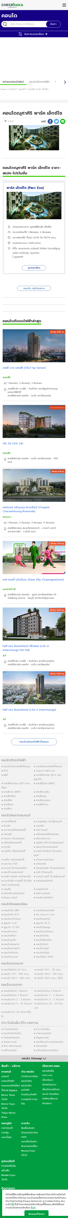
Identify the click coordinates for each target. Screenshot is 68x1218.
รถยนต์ (5, 1076)
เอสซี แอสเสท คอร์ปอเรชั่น (17, 876)
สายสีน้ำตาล (42, 804)
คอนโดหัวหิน (42, 935)
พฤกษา (7, 517)
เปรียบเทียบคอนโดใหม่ (47, 1050)
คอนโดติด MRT (12, 910)
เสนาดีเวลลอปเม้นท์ (13, 872)
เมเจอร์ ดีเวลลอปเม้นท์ (15, 868)
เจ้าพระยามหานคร (45, 859)
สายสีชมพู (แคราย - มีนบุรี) (21, 598)
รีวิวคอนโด (41, 1046)
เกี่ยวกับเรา (47, 1080)
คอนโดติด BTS (11, 914)
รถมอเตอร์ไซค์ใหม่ (10, 1085)
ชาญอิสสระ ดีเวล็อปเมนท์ (49, 821)
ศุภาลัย (7, 847)
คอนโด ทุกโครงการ (34, 288)
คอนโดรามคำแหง (44, 931)
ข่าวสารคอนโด (11, 1029)
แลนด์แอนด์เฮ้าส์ (44, 880)
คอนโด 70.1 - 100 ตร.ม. (16, 974)
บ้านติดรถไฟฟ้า (29, 1094)
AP (4, 656)
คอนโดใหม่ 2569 (44, 957)
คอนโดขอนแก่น (11, 944)
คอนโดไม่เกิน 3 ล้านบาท (16, 995)
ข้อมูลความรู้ (42, 1037)
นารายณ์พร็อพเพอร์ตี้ (15, 830)
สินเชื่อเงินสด (27, 1128)
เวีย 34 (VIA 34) (13, 444)
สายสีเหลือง (10, 796)
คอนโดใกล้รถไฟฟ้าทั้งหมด (17, 766)
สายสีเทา (8, 808)
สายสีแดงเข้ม (42, 792)
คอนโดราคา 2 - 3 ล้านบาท (17, 999)
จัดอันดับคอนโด (12, 1037)
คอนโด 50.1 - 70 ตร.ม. (49, 969)
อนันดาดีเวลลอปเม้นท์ (47, 847)
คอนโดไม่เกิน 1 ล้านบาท (15, 991)
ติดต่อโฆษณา (49, 1084)
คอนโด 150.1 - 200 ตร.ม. (17, 978)
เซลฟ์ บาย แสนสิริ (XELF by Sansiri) (24, 368)
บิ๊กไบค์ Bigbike (9, 1090)
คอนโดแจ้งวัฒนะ (12, 919)
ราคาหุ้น (5, 1132)
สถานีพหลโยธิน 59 (47, 594)
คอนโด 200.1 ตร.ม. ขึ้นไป (50, 978)
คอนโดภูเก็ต (10, 940)
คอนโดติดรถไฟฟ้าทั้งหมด (34, 742)
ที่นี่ (12, 1204)
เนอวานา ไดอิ (10, 863)
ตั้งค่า (33, 1207)
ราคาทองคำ (7, 1128)
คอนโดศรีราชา (11, 952)
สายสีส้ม (8, 800)
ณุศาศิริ (33, 227)
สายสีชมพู (41, 796)
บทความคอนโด (43, 1033)
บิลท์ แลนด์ (41, 830)
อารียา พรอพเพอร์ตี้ (14, 859)
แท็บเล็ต (5, 1170)
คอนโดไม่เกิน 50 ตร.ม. (15, 969)
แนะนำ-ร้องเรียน (50, 1094)
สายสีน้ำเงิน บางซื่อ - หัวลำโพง (23, 388)
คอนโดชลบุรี (42, 948)
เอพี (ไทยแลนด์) (44, 872)
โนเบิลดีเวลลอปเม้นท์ (14, 893)
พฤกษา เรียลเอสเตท (14, 838)
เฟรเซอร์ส (41, 863)
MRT (6, 775)
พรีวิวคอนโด (10, 1050)
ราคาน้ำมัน (6, 1137)
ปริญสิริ (8, 834)
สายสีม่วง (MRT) (12, 792)
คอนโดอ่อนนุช (43, 927)
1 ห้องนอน (33, 232)
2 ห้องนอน (45, 232)
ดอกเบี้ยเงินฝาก (29, 1141)
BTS (6, 770)
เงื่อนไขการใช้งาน (51, 1089)
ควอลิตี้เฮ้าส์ (10, 821)
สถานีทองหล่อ (44, 395)
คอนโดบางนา (10, 931)
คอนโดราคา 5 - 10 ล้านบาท (18, 1003)
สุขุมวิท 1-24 (10, 923)
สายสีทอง (9, 804)
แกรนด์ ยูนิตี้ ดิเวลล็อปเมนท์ (50, 876)
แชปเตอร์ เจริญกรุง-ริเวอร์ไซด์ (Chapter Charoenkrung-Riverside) (26, 509)
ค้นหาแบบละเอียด (34, 34)
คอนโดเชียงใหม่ (44, 940)
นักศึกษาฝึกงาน (50, 1098)
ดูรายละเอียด (34, 268)
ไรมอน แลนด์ (10, 897)
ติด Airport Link (45, 914)
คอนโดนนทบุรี (43, 919)
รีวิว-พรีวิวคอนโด (13, 1046)
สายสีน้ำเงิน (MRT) (45, 783)
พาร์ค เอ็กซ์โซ (44, 227)
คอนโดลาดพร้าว (12, 948)
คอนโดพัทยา (10, 935)
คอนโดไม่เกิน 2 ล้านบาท (49, 991)
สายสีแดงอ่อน (43, 800)
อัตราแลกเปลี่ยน (29, 1146)
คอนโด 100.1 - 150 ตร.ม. (50, 974)
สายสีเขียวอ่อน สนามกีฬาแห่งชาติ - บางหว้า (29, 528)
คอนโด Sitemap (32, 1058)
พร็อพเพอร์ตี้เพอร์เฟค (47, 834)
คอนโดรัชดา (42, 944)
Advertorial (10, 1042)
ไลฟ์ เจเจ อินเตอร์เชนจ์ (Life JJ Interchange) (29, 710)
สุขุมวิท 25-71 (43, 923)
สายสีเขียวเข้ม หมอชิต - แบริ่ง (22, 395)
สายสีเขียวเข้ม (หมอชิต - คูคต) (22, 594)
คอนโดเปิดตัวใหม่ (12, 1033)
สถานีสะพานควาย (45, 728)
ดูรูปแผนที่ (18, 256)
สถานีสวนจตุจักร (46, 661)
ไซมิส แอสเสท (43, 893)
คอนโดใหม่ (26, 1081)
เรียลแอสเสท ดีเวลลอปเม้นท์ (50, 868)
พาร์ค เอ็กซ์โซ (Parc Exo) (25, 187)
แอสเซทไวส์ (9, 589)
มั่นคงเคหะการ (43, 838)
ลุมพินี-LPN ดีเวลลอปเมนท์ (49, 842)
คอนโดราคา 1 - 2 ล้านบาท (50, 995)
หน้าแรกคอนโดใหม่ (13, 82)
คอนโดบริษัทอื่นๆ (44, 897)
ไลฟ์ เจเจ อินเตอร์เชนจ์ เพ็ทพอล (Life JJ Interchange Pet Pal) (26, 648)
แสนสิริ (6, 377)
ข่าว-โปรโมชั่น (43, 1029)
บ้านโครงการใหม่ (29, 1076)
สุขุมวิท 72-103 (11, 927)
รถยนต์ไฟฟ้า (7, 1081)
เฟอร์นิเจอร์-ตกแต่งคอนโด (49, 1042)
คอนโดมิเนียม (43, 952)
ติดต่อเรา (47, 1103)
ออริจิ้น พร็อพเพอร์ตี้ (14, 851)
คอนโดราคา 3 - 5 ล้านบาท (50, 999)
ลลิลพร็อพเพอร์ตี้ (12, 842)
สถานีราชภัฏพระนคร (44, 598)
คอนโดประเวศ (11, 957)
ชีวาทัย (7, 826)
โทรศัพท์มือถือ (8, 1166)
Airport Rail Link (45, 770)
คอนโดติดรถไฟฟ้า (39, 82)
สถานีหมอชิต (43, 664)
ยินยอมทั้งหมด (36, 1214)
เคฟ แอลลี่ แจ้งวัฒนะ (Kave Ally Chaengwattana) (33, 580)
